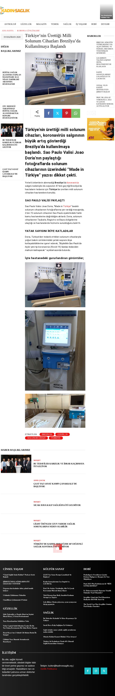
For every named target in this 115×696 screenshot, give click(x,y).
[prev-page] (89, 113)
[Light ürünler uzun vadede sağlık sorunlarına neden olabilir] (16, 524)
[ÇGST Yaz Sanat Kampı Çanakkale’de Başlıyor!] (12, 159)
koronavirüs (73, 182)
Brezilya (47, 434)
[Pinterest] (66, 113)
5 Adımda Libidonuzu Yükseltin (14, 595)
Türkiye (67, 206)
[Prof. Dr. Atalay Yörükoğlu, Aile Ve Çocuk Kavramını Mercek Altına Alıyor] (91, 101)
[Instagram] (96, 671)
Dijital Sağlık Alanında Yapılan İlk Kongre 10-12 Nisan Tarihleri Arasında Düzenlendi (12, 78)
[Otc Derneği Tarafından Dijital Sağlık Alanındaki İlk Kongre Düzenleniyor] (12, 96)
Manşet (37, 460)
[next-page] (94, 113)
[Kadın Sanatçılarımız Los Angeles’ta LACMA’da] (91, 75)
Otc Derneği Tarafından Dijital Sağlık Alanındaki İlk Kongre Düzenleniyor (10, 112)
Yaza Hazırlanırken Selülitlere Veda (16, 621)
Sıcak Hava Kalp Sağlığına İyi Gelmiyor (57, 505)
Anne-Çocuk (39, 480)
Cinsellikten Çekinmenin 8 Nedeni (15, 600)
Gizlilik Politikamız (48, 668)
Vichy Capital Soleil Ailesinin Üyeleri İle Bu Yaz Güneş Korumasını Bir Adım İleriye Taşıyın (20, 627)
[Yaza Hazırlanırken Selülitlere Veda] (106, 11)
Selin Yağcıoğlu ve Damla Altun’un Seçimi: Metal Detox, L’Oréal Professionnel (18, 615)
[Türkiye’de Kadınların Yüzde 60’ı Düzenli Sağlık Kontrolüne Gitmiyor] (16, 544)
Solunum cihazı (36, 438)
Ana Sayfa (8, 31)
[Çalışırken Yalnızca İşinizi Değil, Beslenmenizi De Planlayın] (91, 62)
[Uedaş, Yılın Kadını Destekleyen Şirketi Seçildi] (91, 88)
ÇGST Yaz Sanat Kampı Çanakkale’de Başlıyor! (10, 172)
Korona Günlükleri (28, 31)
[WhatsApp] (75, 113)
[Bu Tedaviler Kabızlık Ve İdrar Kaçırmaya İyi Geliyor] (12, 130)
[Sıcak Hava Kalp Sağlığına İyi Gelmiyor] (16, 504)
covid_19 (62, 434)
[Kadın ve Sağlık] (13, 10)
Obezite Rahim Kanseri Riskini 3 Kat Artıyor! (60, 637)
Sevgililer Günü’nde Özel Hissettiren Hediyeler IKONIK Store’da (97, 598)
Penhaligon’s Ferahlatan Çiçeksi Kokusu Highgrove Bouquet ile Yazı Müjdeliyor (96, 577)
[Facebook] (48, 113)
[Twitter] (57, 113)
